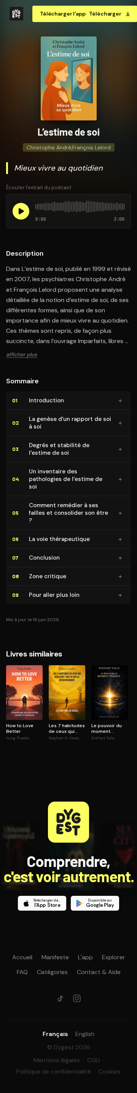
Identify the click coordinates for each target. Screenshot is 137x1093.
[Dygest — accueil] (16, 14)
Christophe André (49, 147)
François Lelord (91, 147)
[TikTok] (60, 998)
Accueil (22, 957)
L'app (85, 957)
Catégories (52, 972)
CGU (93, 1060)
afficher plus (21, 354)
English (84, 1034)
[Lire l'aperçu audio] (21, 211)
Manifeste (55, 957)
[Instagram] (77, 998)
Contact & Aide (99, 972)
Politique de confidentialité (53, 1072)
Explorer (113, 957)
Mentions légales (56, 1060)
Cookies (109, 1072)
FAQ (22, 972)
